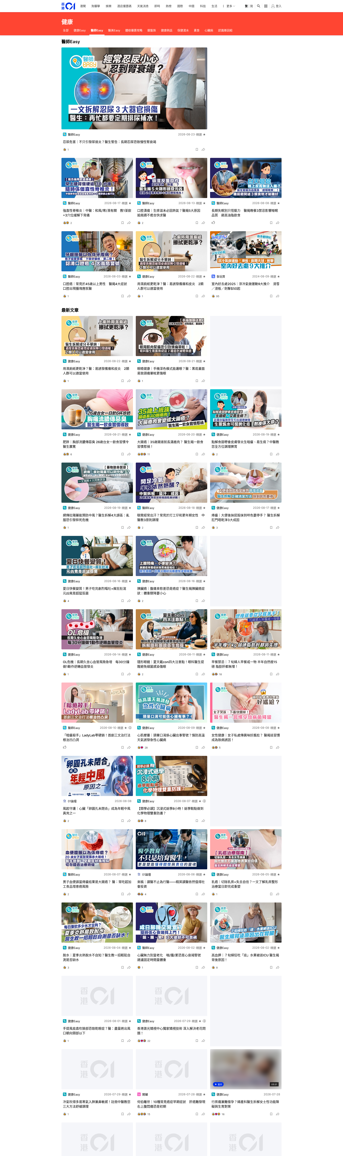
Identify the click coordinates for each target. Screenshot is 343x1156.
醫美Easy (114, 30)
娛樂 (108, 6)
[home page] (68, 6)
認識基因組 (225, 30)
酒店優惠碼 (124, 6)
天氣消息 (143, 6)
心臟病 (209, 30)
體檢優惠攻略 (133, 30)
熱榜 (169, 6)
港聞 (83, 6)
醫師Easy (97, 30)
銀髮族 (151, 30)
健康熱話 (166, 30)
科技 (203, 6)
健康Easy (80, 30)
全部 (66, 30)
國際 (180, 6)
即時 (157, 6)
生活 (214, 6)
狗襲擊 (95, 6)
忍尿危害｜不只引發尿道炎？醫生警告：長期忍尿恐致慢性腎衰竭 (109, 142)
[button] (196, 149)
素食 (197, 30)
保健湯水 (183, 30)
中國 (191, 6)
